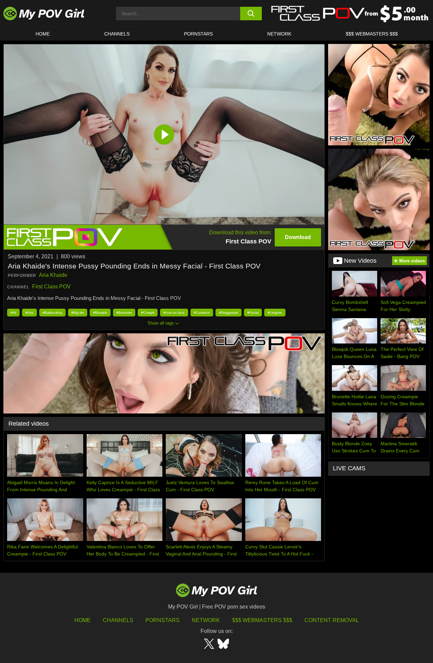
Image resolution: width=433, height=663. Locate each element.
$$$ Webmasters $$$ (262, 620)
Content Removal (331, 620)
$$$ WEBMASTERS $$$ (372, 34)
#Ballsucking (52, 312)
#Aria (29, 312)
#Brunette (124, 312)
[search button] (251, 13)
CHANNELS (117, 34)
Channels (118, 620)
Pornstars (198, 34)
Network (279, 34)
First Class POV (51, 286)
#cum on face (174, 312)
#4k (13, 312)
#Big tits (77, 312)
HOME (43, 34)
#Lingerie (275, 312)
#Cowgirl (147, 312)
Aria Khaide (53, 275)
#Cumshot (202, 312)
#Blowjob (100, 312)
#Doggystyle (228, 312)
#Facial (252, 312)
